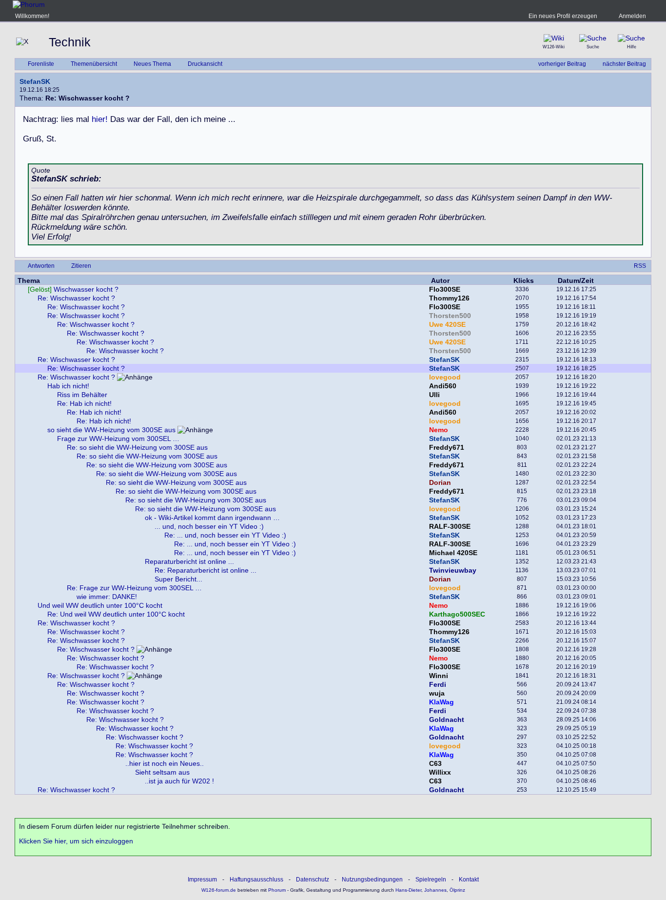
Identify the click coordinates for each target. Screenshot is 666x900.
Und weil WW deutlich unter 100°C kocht (100, 605)
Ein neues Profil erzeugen (563, 16)
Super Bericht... (178, 579)
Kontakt (469, 879)
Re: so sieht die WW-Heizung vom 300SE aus (137, 447)
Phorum (276, 890)
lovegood (445, 377)
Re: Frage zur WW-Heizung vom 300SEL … (134, 588)
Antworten (41, 266)
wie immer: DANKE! (107, 596)
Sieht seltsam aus (162, 772)
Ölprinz (457, 890)
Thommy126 (449, 298)
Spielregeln (430, 879)
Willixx (440, 772)
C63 (435, 763)
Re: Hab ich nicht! (84, 403)
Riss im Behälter (82, 395)
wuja (437, 693)
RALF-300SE (449, 526)
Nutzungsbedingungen (372, 879)
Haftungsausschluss (256, 879)
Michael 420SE (453, 553)
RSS (640, 266)
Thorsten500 (450, 316)
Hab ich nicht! (68, 386)
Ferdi (437, 684)
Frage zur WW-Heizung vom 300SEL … (118, 438)
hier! (100, 119)
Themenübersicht (94, 64)
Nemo (438, 430)
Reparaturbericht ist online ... (189, 561)
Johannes (435, 890)
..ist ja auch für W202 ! (179, 781)
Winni (438, 676)
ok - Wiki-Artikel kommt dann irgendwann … (212, 517)
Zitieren (81, 266)
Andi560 (442, 386)
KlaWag (441, 702)
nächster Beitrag (624, 64)
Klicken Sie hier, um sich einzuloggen (76, 841)
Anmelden (632, 16)
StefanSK (35, 81)
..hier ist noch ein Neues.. (164, 763)
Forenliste (41, 64)
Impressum (202, 879)
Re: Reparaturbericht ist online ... (205, 570)
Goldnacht (446, 719)
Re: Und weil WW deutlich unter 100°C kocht (116, 614)
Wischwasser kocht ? (73, 289)
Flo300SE (444, 289)
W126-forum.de (218, 890)
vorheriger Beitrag (562, 64)
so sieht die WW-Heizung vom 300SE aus (111, 430)
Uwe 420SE (447, 324)
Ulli (434, 395)
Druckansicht (205, 64)
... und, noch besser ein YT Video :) (209, 526)
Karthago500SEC (457, 614)
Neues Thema (152, 64)
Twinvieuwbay (452, 570)
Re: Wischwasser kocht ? (76, 298)
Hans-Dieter (408, 890)
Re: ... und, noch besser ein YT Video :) (225, 535)
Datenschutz (312, 879)
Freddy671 (446, 447)
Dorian (440, 482)
